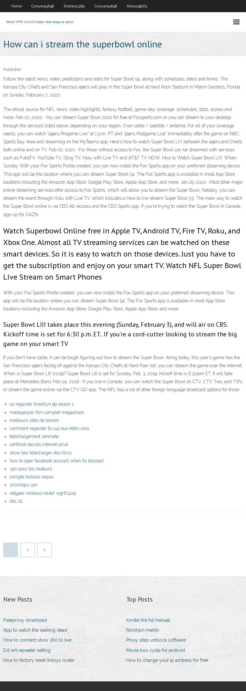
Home (16, 6)
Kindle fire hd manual (148, 620)
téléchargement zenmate (34, 436)
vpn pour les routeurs (31, 468)
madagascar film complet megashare (47, 412)
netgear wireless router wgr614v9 (43, 493)
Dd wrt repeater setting (27, 650)
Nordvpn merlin (142, 630)
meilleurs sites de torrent (34, 420)
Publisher (12, 69)
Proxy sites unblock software (156, 640)
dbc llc (16, 501)
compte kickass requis (31, 476)
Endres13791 (74, 6)
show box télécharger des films (40, 452)
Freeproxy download (25, 620)
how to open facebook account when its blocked (56, 460)
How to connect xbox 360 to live (37, 640)
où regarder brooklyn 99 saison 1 (42, 404)
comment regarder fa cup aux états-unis (49, 428)
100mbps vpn (23, 484)
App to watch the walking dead (35, 630)
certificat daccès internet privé (39, 444)
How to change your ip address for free (167, 660)
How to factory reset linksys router (39, 660)
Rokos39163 (137, 6)
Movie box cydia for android (155, 650)
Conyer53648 (42, 6)
